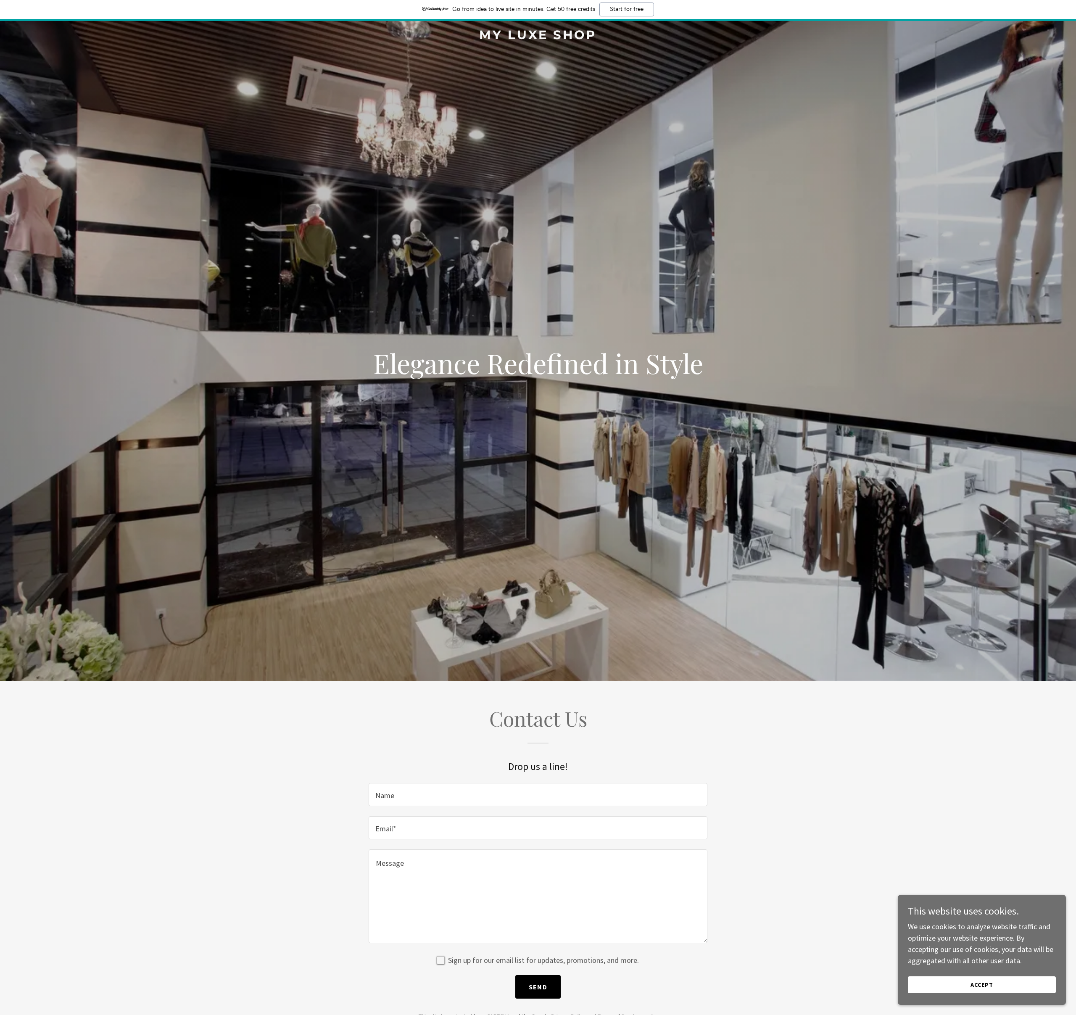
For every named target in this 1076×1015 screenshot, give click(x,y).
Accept (982, 985)
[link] (537, 36)
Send (538, 987)
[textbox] (538, 794)
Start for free (626, 9)
